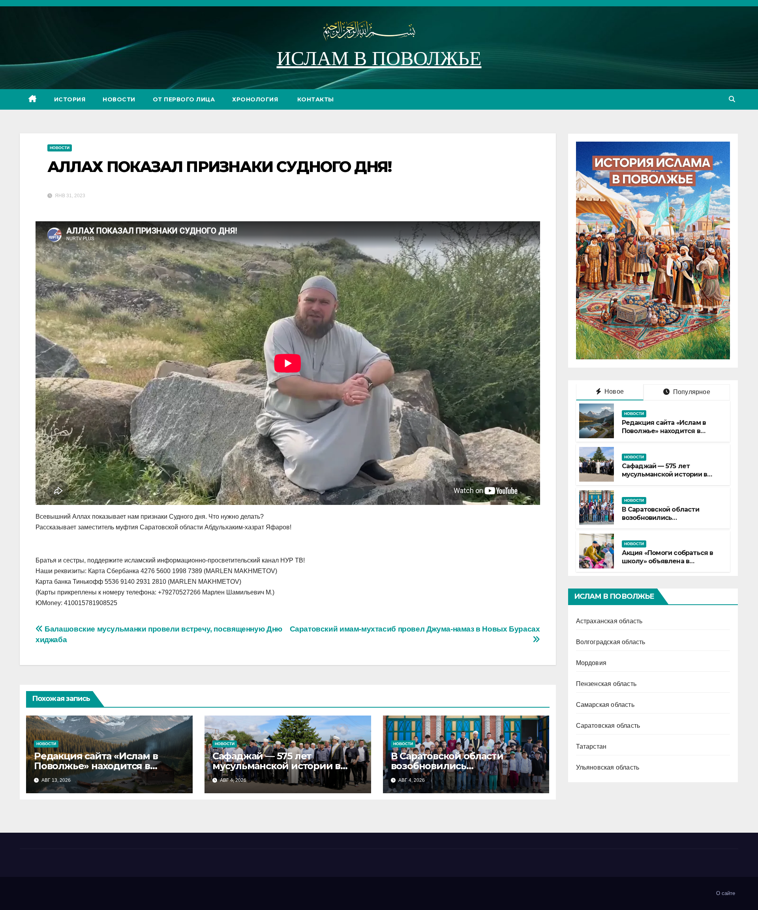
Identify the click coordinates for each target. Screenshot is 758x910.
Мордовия (591, 662)
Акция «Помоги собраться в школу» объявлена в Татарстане (667, 561)
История (70, 99)
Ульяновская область (608, 767)
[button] (732, 99)
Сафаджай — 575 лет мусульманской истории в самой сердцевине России (277, 765)
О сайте (725, 893)
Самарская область (605, 704)
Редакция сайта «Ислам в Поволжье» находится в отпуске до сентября (96, 765)
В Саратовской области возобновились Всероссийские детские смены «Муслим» (662, 522)
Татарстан (591, 746)
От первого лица (184, 99)
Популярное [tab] (691, 391)
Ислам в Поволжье (379, 58)
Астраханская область (609, 620)
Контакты (314, 99)
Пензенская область (606, 683)
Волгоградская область (610, 641)
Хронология (255, 99)
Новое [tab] (613, 391)
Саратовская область (608, 725)
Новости (119, 99)
